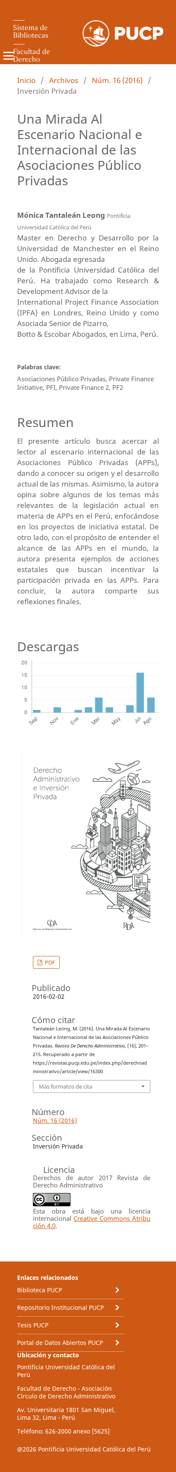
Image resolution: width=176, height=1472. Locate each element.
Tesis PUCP (32, 1325)
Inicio (26, 80)
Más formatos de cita (65, 1086)
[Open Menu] (8, 55)
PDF (49, 962)
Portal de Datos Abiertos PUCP (60, 1342)
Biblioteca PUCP (39, 1290)
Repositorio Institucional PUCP (60, 1307)
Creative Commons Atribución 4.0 (91, 1222)
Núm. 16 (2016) (117, 80)
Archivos (63, 80)
